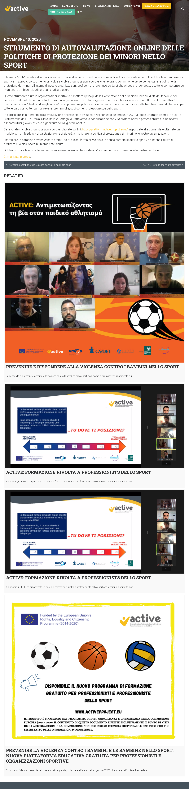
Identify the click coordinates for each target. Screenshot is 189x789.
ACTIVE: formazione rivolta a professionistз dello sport (78, 472)
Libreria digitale (107, 5)
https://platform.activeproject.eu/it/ (105, 129)
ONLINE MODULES (61, 11)
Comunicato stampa (17, 156)
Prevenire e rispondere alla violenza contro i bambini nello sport (92, 366)
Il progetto (70, 5)
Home (54, 5)
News (87, 5)
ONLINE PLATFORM (156, 5)
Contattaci (131, 5)
